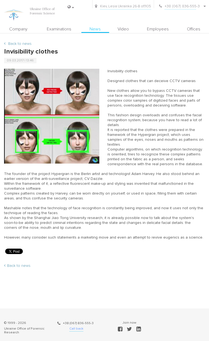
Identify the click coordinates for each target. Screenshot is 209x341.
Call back (76, 329)
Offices (193, 29)
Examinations (59, 29)
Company (18, 29)
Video (123, 29)
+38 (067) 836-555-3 (78, 323)
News (95, 29)
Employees (158, 29)
